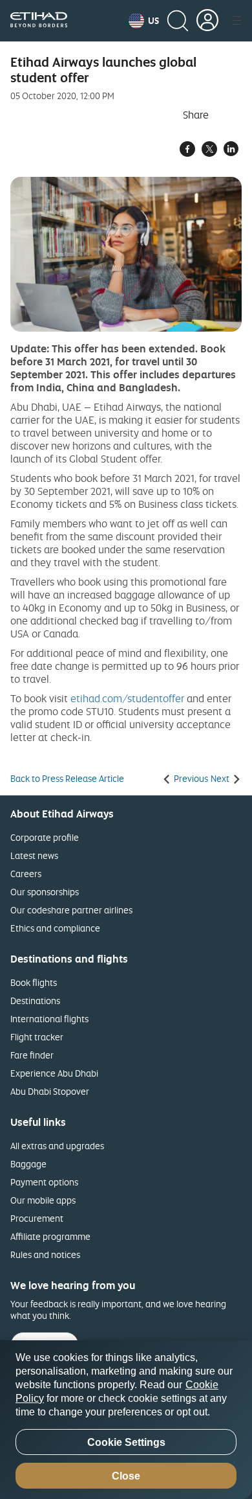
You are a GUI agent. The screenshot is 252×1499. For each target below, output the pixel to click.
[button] (144, 21)
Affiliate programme (50, 1236)
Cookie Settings (126, 1442)
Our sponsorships (44, 892)
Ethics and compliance (55, 928)
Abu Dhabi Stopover (49, 1091)
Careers (25, 873)
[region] (126, 1419)
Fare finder (32, 1055)
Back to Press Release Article (67, 778)
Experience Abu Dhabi (54, 1073)
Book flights (33, 982)
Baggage (28, 1164)
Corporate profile (44, 837)
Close (126, 1476)
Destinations (35, 1000)
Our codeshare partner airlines (71, 910)
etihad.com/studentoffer (127, 698)
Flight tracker (36, 1037)
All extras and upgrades (57, 1145)
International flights (49, 1019)
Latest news (34, 855)
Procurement (36, 1218)
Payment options (44, 1182)
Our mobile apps (43, 1200)
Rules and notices (45, 1254)
